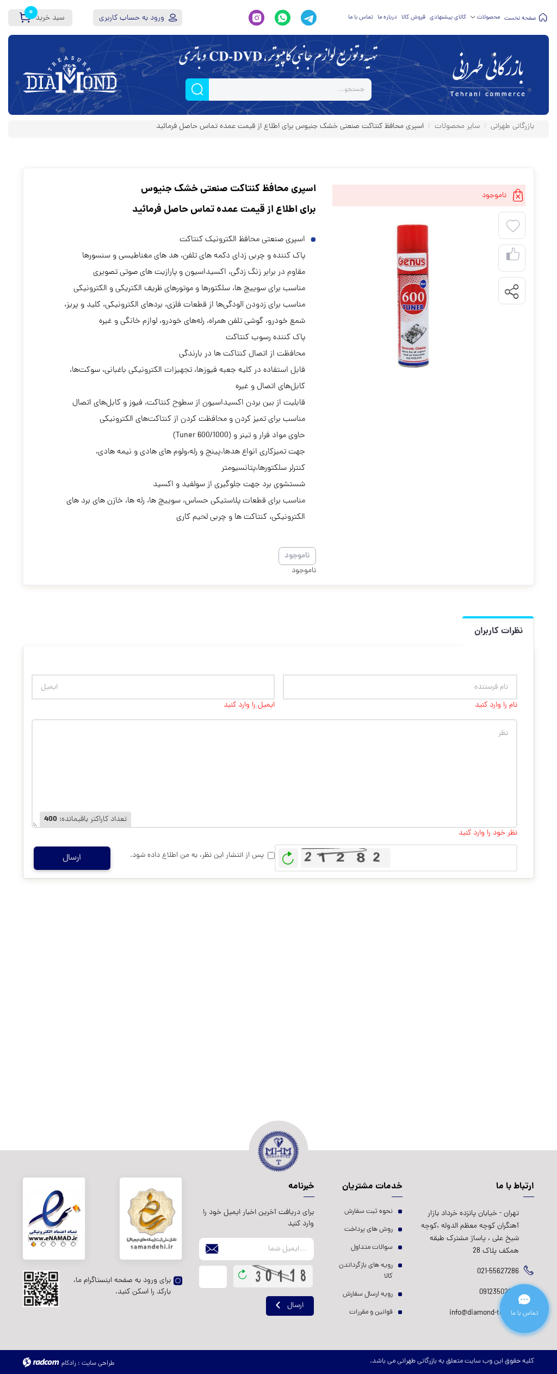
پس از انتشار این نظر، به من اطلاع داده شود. (197, 855)
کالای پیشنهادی (448, 17)
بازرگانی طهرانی (512, 126)
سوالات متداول (372, 1247)
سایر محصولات (457, 126)
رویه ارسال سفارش (368, 1294)
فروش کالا (413, 17)
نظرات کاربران (498, 631)
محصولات (488, 17)
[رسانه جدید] (412, 296)
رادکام (68, 1364)
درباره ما (387, 17)
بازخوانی (288, 855)
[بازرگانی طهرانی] (487, 75)
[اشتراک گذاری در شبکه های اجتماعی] (511, 291)
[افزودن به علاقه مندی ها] (512, 226)
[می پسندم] (512, 258)
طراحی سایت (98, 1364)
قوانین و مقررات (371, 1312)
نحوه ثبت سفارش (368, 1211)
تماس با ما (360, 17)
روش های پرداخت (368, 1229)
